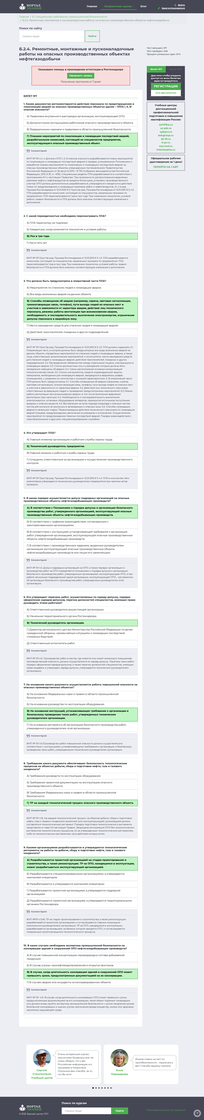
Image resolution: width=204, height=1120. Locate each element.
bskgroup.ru (166, 135)
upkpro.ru (166, 131)
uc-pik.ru (165, 128)
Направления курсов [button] (118, 6)
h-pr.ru (166, 142)
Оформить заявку (80, 75)
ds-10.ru (166, 139)
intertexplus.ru (166, 149)
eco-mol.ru (165, 146)
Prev (29, 1064)
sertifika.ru (166, 124)
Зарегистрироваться (173, 8)
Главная (92, 6)
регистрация (166, 86)
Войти (181, 5)
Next (175, 1064)
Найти (92, 36)
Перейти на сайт (165, 167)
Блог (144, 6)
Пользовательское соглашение (165, 1110)
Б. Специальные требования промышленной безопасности (69, 16)
